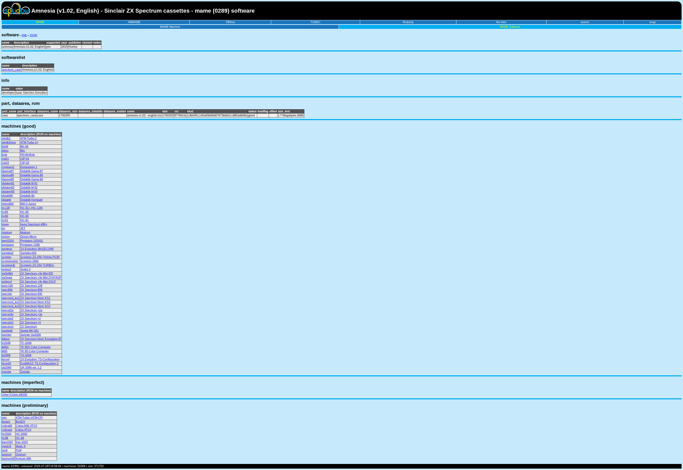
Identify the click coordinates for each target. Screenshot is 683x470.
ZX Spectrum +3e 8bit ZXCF (38, 281)
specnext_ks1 (10, 298)
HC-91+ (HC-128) (31, 207)
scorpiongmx (10, 261)
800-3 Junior (28, 203)
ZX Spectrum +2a (31, 310)
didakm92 (8, 187)
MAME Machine (170, 26)
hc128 (6, 207)
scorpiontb (8, 265)
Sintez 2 (25, 269)
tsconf (5, 359)
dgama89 (8, 179)
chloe (5, 394)
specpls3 (7, 322)
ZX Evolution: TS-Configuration (40, 359)
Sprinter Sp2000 (30, 334)
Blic (22, 150)
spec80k (7, 289)
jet (3, 228)
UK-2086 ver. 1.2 (30, 367)
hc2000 (6, 433)
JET (22, 228)
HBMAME (134, 22)
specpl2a (8, 310)
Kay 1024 (22, 442)
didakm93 (8, 191)
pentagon (8, 244)
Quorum (21, 454)
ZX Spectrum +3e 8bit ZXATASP (40, 277)
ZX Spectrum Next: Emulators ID (40, 338)
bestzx (6, 421)
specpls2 (7, 318)
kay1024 (7, 442)
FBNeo (230, 22)
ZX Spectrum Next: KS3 (35, 306)
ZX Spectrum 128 (31, 285)
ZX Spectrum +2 (30, 318)
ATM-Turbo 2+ (29, 142)
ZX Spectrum (28, 326)
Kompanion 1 (28, 167)
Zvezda (25, 371)
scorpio (6, 257)
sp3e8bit (7, 273)
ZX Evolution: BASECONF (37, 248)
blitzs (5, 150)
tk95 (4, 351)
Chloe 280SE (18, 394)
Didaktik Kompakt (31, 199)
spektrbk (7, 330)
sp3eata (7, 277)
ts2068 (6, 355)
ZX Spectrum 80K (31, 289)
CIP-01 (24, 158)
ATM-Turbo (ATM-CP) (29, 417)
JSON (33, 35)
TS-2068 (25, 355)
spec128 (7, 285)
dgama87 (8, 171)
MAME (40, 22)
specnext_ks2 (10, 302)
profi (4, 450)
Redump (408, 22)
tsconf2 (6, 363)
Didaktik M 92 (29, 187)
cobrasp (7, 429)
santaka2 (8, 252)
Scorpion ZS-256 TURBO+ (37, 265)
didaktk (6, 199)
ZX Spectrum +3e (31, 314)
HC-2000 (21, 433)
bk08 (5, 146)
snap (652, 22)
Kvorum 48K (23, 458)
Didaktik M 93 (29, 191)
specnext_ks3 (10, 306)
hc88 (5, 438)
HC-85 (24, 212)
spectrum (8, 326)
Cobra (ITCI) (23, 429)
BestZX (20, 421)
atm (4, 417)
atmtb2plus (9, 142)
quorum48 (8, 458)
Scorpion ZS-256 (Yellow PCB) (40, 257)
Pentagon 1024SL (31, 240)
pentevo (7, 248)
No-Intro (501, 22)
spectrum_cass (11, 69)
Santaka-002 (28, 252)
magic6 (6, 446)
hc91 (5, 220)
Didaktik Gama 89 (31, 179)
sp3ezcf (7, 281)
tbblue (6, 338)
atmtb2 (6, 138)
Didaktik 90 (27, 195)
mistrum (7, 232)
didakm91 (8, 183)
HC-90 (24, 216)
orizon (6, 236)
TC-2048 (25, 343)
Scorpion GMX (29, 261)
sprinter (6, 334)
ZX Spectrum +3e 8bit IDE (36, 273)
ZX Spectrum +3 (30, 322)
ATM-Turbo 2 (28, 138)
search (585, 22)
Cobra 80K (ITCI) (26, 425)
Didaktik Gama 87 (31, 171)
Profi (19, 450)
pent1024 (8, 240)
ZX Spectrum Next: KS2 (35, 302)
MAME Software (510, 26)
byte (4, 154)
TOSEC (316, 22)
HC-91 (24, 220)
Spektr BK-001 (29, 330)
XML (24, 35)
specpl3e (8, 314)
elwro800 (8, 203)
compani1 (8, 167)
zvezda (6, 371)
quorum (7, 454)
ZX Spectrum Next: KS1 (35, 298)
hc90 (5, 216)
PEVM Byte (27, 154)
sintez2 (6, 269)
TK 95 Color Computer (34, 351)
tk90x (5, 347)
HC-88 (20, 438)
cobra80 (7, 425)
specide (7, 293)
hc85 (5, 212)
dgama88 (8, 175)
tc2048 (6, 343)
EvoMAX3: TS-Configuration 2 (39, 363)
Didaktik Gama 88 (31, 175)
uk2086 (6, 367)
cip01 (5, 158)
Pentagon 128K (30, 244)
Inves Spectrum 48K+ (33, 224)
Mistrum (25, 232)
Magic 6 (21, 446)
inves (5, 224)
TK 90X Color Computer (35, 347)
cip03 (5, 162)
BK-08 (24, 146)
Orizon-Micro (28, 236)
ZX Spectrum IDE (31, 293)
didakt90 (7, 195)
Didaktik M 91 (29, 183)
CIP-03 (24, 162)
